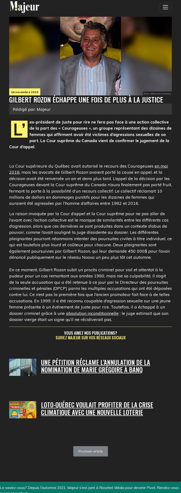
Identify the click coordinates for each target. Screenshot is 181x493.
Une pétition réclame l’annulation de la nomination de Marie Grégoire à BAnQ (95, 366)
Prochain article (90, 451)
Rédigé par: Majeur (32, 109)
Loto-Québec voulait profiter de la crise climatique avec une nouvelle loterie (97, 408)
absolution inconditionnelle (92, 313)
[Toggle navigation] (165, 7)
